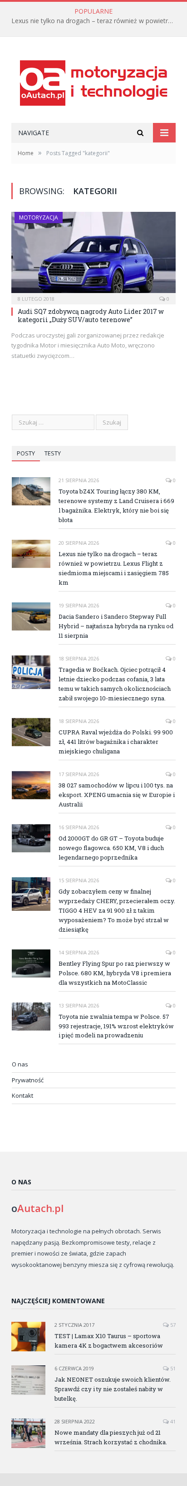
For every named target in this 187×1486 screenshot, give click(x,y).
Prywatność (28, 1080)
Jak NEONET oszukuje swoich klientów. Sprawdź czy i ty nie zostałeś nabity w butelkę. (112, 1389)
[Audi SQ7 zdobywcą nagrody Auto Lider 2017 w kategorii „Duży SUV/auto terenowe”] (93, 255)
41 (172, 1421)
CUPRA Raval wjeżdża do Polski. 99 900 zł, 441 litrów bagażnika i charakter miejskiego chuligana (116, 741)
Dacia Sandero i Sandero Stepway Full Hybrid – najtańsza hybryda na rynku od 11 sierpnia (116, 626)
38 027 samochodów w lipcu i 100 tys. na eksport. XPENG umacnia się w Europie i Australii (117, 794)
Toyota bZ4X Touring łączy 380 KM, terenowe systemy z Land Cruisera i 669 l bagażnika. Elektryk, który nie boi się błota (116, 505)
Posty (26, 453)
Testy (52, 453)
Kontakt (22, 1095)
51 (172, 1368)
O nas (20, 1064)
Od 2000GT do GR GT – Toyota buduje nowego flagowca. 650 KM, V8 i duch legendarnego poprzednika (111, 847)
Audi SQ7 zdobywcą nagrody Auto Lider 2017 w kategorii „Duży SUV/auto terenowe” (91, 315)
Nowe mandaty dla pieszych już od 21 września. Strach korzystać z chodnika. (110, 1437)
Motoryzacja (38, 217)
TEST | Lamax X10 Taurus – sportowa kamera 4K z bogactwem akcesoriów (108, 1340)
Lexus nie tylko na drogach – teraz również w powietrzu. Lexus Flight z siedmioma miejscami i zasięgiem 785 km (95, 21)
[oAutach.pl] (93, 81)
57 (172, 1324)
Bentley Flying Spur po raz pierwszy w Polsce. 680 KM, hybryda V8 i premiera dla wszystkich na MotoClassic (115, 973)
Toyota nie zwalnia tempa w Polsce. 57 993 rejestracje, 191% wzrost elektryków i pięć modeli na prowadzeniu (116, 1026)
